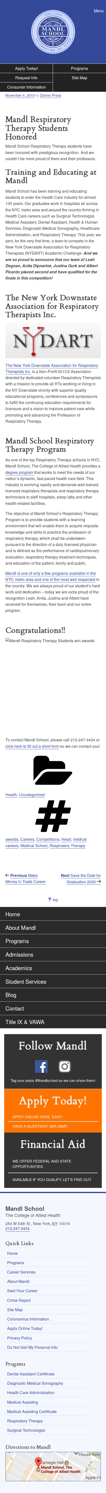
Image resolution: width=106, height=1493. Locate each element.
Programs (79, 68)
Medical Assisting (22, 1402)
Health (11, 794)
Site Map (79, 77)
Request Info (26, 77)
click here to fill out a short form (32, 746)
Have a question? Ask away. (40, 1126)
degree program (19, 472)
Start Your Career (22, 1290)
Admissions (19, 954)
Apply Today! (26, 68)
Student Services (25, 981)
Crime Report (19, 1300)
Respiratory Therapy (67, 845)
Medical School (34, 845)
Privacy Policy (19, 1338)
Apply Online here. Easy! (38, 1116)
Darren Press (50, 95)
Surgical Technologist (26, 1430)
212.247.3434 (17, 1228)
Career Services (21, 1272)
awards (11, 839)
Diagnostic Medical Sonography (35, 1383)
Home (12, 914)
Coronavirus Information (28, 1319)
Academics (18, 968)
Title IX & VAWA (24, 1022)
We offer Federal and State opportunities (42, 1163)
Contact (14, 1008)
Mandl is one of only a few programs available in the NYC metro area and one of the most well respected (50, 576)
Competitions (47, 839)
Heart (66, 839)
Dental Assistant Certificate (30, 1374)
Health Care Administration (30, 1392)
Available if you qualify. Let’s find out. (52, 1179)
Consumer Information (26, 87)
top (60, 902)
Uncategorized (32, 794)
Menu (100, 11)
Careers (27, 839)
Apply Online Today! (25, 1328)
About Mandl (20, 927)
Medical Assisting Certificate (32, 1411)
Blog (10, 994)
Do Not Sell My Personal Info (32, 1347)
